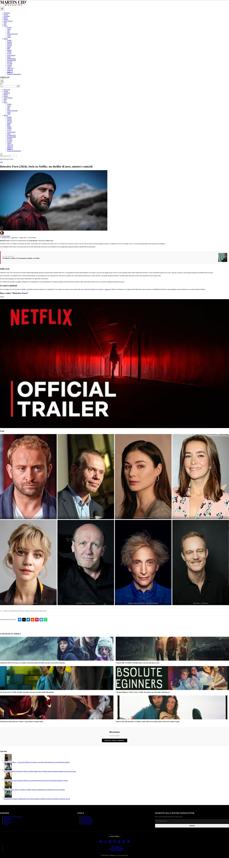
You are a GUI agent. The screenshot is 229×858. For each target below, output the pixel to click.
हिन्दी (8, 48)
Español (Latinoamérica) (14, 74)
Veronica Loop (6, 236)
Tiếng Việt (10, 68)
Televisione (7, 13)
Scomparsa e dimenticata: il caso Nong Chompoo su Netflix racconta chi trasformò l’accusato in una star (40, 799)
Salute (9, 37)
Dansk (9, 47)
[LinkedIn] (110, 842)
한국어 (9, 53)
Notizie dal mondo (12, 34)
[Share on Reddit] (32, 619)
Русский (9, 63)
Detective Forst (29, 611)
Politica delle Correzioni (87, 821)
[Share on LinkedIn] (28, 619)
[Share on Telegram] (41, 619)
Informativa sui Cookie (116, 848)
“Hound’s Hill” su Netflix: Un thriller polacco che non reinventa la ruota (137, 663)
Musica (6, 18)
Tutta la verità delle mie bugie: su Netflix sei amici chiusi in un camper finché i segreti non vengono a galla (147, 721)
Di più (5, 26)
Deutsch (9, 43)
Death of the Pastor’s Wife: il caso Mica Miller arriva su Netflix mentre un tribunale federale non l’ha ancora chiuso (43, 771)
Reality (6, 789)
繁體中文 (10, 72)
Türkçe (9, 66)
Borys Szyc (21, 611)
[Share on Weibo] (37, 619)
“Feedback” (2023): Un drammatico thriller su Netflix (21, 258)
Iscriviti (192, 825)
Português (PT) (11, 58)
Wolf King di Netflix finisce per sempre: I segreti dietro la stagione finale (21, 721)
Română (9, 62)
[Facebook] (100, 842)
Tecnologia (7, 16)
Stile (8, 32)
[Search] (2, 81)
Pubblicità (6, 821)
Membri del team (8, 819)
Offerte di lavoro (8, 822)
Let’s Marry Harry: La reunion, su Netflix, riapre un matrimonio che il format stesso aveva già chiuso (36, 789)
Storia (8, 35)
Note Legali (116, 847)
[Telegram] (128, 842)
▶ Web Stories (114, 836)
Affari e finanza (8, 21)
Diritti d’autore (116, 850)
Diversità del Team (86, 824)
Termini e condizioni (116, 846)
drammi (5, 611)
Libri (8, 30)
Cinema (6, 14)
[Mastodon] (124, 842)
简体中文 (10, 70)
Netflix (24, 289)
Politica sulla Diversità (87, 819)
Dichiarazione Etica (86, 818)
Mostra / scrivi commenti (115, 740)
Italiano (6, 38)
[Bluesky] (119, 842)
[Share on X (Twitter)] (24, 619)
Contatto (6, 824)
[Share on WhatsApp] (45, 619)
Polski (9, 57)
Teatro (9, 29)
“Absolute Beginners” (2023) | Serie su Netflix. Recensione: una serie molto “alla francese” (143, 692)
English (9, 40)
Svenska (9, 65)
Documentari (7, 771)
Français (9, 45)
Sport (5, 22)
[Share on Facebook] (19, 619)
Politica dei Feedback (86, 822)
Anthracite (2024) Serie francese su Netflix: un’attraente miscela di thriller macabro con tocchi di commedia (32, 663)
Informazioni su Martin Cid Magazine (13, 816)
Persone (9, 27)
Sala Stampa (7, 818)
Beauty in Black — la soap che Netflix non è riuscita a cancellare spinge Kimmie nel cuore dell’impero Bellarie (38, 762)
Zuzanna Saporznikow (40, 611)
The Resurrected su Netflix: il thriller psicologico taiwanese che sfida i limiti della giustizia (27, 692)
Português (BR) (11, 60)
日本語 (9, 51)
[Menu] (2, 8)
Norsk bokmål (11, 55)
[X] (105, 842)
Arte (5, 24)
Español (9, 42)
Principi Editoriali (85, 816)
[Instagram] (114, 842)
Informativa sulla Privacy (116, 849)
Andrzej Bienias (12, 611)
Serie (1, 162)
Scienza (6, 19)
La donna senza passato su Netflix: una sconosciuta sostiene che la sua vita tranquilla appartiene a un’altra (38, 780)
